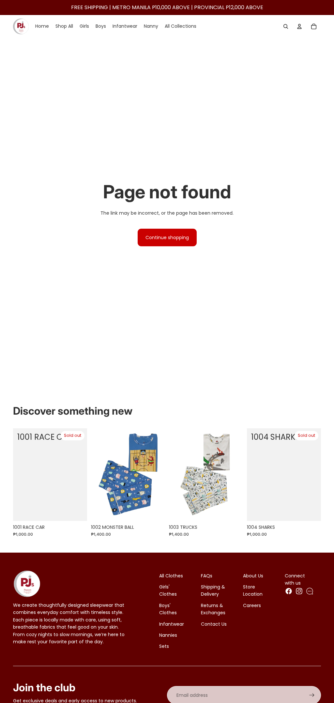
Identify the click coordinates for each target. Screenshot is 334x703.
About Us (253, 576)
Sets (164, 646)
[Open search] (286, 26)
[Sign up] (312, 695)
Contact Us (214, 624)
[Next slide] (160, 474)
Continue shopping (167, 237)
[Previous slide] (96, 474)
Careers (252, 605)
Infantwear (171, 624)
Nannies (168, 635)
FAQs (206, 576)
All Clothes (171, 576)
